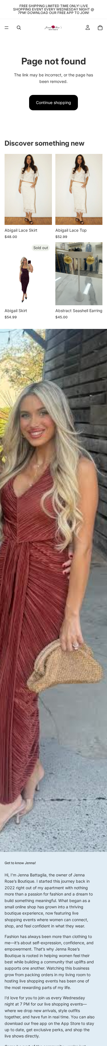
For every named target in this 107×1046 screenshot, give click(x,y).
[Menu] (6, 27)
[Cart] (100, 27)
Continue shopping (53, 102)
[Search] (19, 27)
